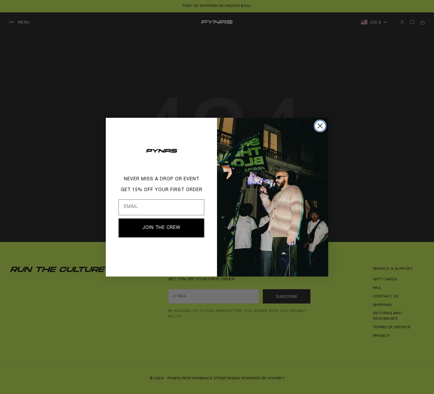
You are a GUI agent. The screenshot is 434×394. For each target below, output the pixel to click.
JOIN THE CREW (161, 228)
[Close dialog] (320, 125)
